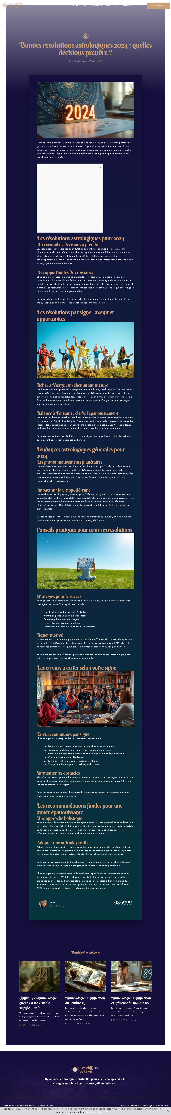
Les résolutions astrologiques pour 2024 (59, 171)
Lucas (23, 1025)
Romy (68, 1024)
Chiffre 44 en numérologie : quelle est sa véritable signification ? (38, 1003)
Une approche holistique (55, 226)
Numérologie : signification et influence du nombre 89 (131, 1000)
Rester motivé (51, 209)
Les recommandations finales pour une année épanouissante (70, 223)
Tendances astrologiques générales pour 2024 (63, 192)
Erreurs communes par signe (57, 216)
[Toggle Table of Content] (98, 167)
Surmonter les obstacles (55, 219)
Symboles (128, 5)
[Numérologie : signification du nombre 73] (85, 976)
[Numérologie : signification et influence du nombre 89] (131, 976)
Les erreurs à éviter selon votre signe (58, 212)
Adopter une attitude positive (58, 230)
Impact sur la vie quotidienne (58, 199)
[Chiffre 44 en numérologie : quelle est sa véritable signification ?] (39, 976)
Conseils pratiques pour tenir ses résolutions (62, 202)
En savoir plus (93, 1112)
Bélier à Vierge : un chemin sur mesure (61, 185)
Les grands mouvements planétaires (60, 195)
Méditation (112, 5)
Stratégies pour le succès (55, 206)
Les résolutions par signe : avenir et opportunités (64, 182)
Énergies (97, 5)
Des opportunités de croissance (58, 178)
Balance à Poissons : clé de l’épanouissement (65, 188)
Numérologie (80, 5)
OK (106, 1112)
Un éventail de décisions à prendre (59, 175)
